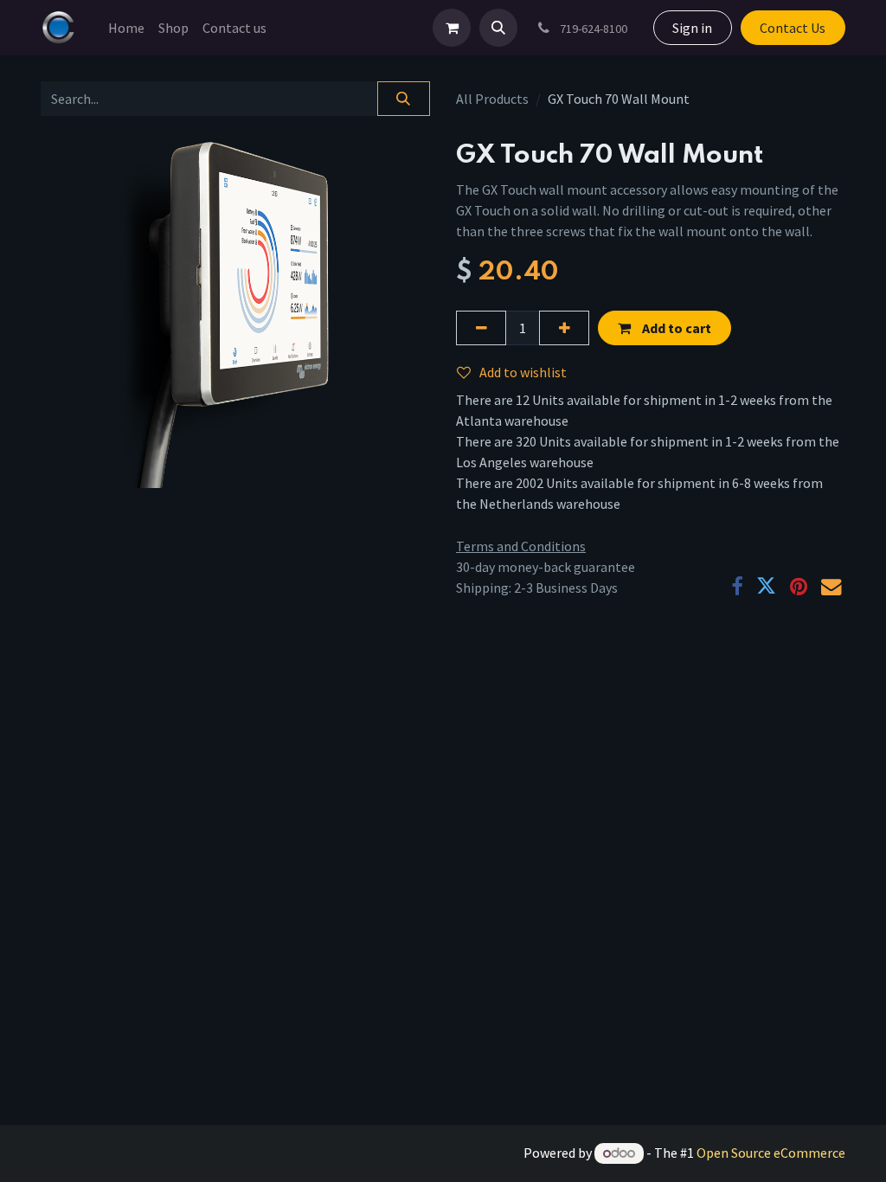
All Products (492, 98)
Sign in (692, 27)
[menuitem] (126, 27)
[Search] (403, 98)
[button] (498, 28)
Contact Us (792, 27)
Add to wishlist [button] (523, 372)
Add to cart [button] (675, 328)
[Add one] (564, 328)
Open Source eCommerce (771, 1152)
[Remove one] (481, 328)
